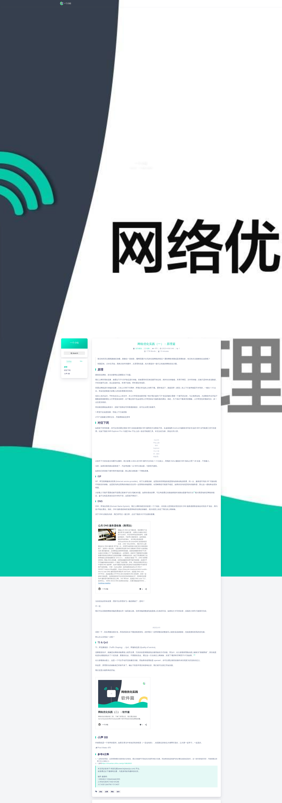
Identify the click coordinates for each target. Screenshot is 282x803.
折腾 (106, 792)
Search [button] (75, 353)
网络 (112, 792)
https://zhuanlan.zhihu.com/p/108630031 (117, 763)
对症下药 (67, 370)
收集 (148, 348)
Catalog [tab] (68, 361)
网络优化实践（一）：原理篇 (156, 344)
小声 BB (67, 373)
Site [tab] (81, 361)
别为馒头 (138, 348)
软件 (118, 792)
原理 (65, 367)
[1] (194, 492)
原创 (100, 792)
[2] (194, 655)
